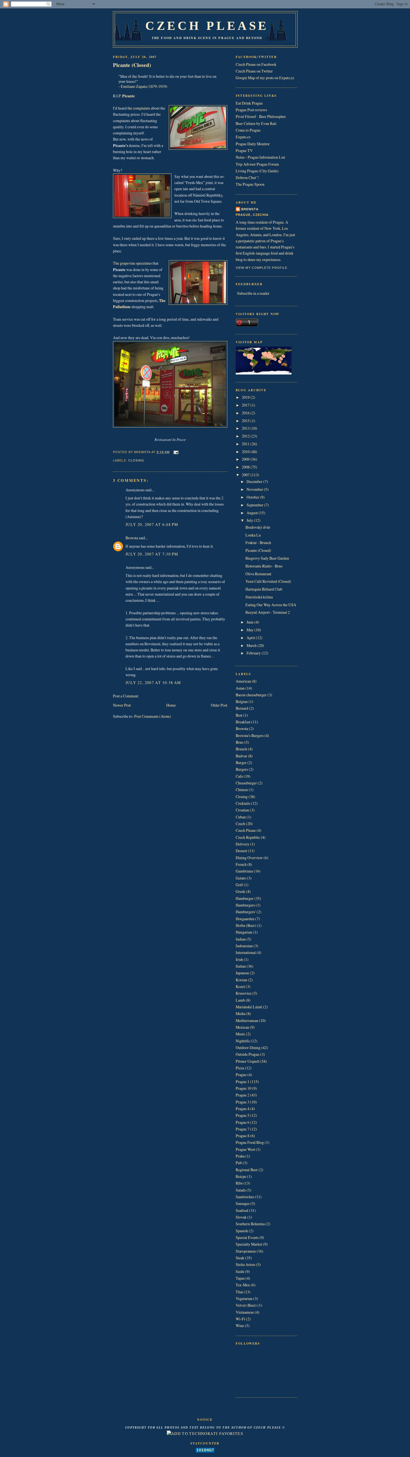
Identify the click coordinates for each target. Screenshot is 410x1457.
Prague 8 (242, 1135)
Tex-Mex (243, 1284)
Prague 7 (242, 1129)
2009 (246, 459)
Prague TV (244, 150)
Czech (240, 823)
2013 (246, 428)
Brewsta (132, 537)
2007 (246, 474)
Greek (240, 891)
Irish (239, 959)
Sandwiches (245, 1196)
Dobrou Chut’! (247, 177)
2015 (246, 420)
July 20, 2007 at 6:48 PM (152, 524)
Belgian (242, 701)
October (253, 497)
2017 (246, 405)
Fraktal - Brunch (258, 542)
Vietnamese (245, 1312)
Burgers (242, 769)
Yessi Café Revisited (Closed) (268, 581)
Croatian (242, 810)
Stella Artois (245, 1264)
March (252, 645)
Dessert (241, 850)
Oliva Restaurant (258, 573)
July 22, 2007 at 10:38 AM (153, 682)
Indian (241, 939)
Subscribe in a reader (253, 293)
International (246, 952)
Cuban (241, 817)
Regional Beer (247, 1169)
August (253, 512)
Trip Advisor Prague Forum (257, 164)
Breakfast (243, 721)
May (250, 629)
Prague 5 (242, 1115)
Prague (241, 1074)
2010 (246, 451)
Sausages (243, 1203)
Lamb (240, 1000)
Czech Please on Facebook (256, 64)
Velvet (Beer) (246, 1305)
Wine (240, 1325)
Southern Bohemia (250, 1223)
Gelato (241, 878)
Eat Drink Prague (249, 103)
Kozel (240, 986)
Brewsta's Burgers (250, 735)
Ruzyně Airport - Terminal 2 (267, 612)
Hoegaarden (245, 918)
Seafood (242, 1210)
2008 (246, 467)
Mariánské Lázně (249, 1006)
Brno (239, 742)
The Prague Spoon (250, 184)
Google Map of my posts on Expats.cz (265, 77)
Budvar (241, 755)
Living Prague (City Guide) (257, 170)
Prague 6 (242, 1122)
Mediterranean (247, 1020)
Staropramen (246, 1251)
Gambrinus (244, 871)
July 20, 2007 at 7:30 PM (152, 554)
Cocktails (243, 803)
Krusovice (244, 993)
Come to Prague (248, 130)
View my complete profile (261, 267)
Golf (239, 884)
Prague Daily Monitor (253, 143)
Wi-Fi (240, 1318)
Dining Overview (249, 857)
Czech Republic (248, 837)
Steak (240, 1257)
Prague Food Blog (250, 1142)
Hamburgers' (246, 911)
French (241, 864)
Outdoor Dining (248, 1047)
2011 (246, 443)
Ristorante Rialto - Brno (264, 566)
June (250, 622)
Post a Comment (125, 696)
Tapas (240, 1278)
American (243, 681)
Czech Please (207, 25)
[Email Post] (175, 452)
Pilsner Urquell (247, 1061)
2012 (246, 436)
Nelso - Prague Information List (260, 157)
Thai (239, 1291)
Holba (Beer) (246, 925)
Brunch (241, 749)
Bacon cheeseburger (251, 694)
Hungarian (244, 932)
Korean (241, 979)
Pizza (240, 1068)
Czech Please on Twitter (254, 71)
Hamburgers (245, 905)
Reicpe (241, 1176)
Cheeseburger (246, 783)
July (250, 520)
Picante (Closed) (132, 65)
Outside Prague (247, 1054)
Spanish (242, 1230)
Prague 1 (242, 1081)
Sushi (240, 1271)
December (255, 481)
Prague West (245, 1149)
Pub (239, 1162)
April (251, 637)
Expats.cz (243, 136)
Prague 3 (242, 1102)
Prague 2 (242, 1095)
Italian (241, 966)
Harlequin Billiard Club (263, 589)
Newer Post (122, 705)
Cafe (239, 776)
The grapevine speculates (132, 263)
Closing (136, 460)
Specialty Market (249, 1244)
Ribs (239, 1183)
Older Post (219, 705)
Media (240, 1013)
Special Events (247, 1237)
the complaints (138, 108)
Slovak (241, 1217)
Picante (128, 96)
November (255, 489)
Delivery (242, 844)
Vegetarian (244, 1298)
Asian (240, 688)
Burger (241, 762)
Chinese (242, 789)
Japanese (242, 972)
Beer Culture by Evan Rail (256, 123)
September (255, 505)
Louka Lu (253, 535)
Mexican (242, 1027)
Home (171, 705)
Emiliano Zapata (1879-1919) (144, 86)
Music (240, 1033)
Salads (241, 1190)
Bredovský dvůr (257, 527)
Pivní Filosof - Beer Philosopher (261, 116)
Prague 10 (243, 1088)
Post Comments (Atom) (152, 716)
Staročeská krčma (259, 597)
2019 (246, 397)
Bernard (242, 708)
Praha (240, 1156)
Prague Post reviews (251, 109)
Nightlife (243, 1040)
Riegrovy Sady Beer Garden (267, 558)
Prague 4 (242, 1108)
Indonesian (244, 945)
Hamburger (245, 898)
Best (239, 715)
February (254, 653)
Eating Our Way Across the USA (270, 604)
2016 (246, 412)
